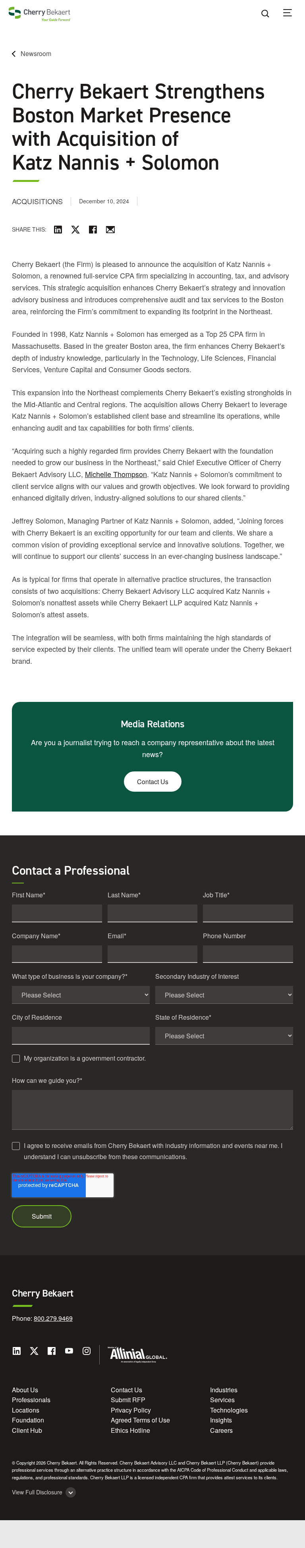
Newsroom (36, 53)
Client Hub (27, 1430)
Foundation (28, 1419)
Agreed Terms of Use (140, 1419)
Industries (223, 1389)
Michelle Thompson (116, 474)
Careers (221, 1430)
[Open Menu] (292, 13)
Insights (221, 1419)
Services (222, 1399)
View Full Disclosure (37, 1492)
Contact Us (152, 781)
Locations (25, 1410)
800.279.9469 (53, 1318)
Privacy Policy (131, 1410)
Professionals (31, 1399)
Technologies (229, 1410)
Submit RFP (128, 1399)
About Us (25, 1389)
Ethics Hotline (130, 1430)
